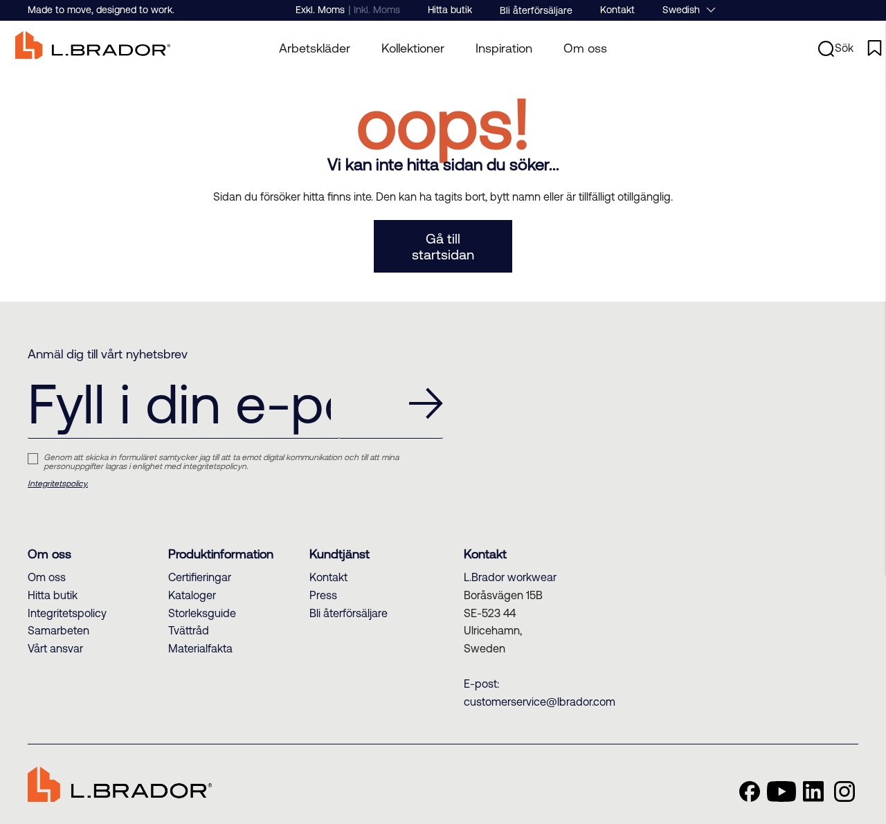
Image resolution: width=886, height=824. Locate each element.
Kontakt (617, 9)
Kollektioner (412, 48)
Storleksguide (202, 613)
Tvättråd (188, 630)
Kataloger (192, 595)
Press (323, 595)
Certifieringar (199, 577)
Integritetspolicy (67, 613)
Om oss (585, 48)
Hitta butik (450, 9)
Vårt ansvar (55, 648)
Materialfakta (200, 648)
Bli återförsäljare (536, 10)
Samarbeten (58, 630)
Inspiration (504, 48)
